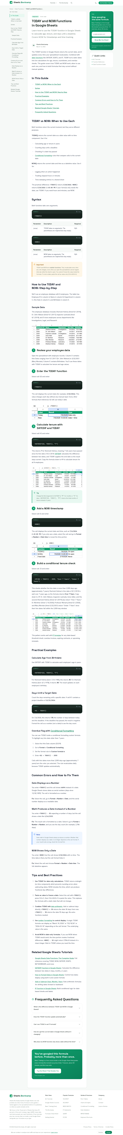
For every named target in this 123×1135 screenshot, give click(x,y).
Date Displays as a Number (17, 67)
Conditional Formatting (62, 730)
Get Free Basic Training (106, 3)
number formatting (45, 920)
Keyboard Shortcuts (86, 1117)
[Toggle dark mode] (96, 2)
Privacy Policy (87, 1127)
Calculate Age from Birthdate (17, 43)
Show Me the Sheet (102, 40)
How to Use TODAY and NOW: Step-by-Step (16, 30)
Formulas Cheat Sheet (51, 1113)
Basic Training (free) (51, 1106)
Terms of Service (98, 1127)
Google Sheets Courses (52, 1102)
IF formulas (57, 635)
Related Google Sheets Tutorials (15, 90)
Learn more (54, 1132)
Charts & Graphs (85, 1102)
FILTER (65, 1117)
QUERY (65, 1113)
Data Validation (85, 1110)
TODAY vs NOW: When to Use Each (16, 20)
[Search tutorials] (71, 2)
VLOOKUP (66, 1099)
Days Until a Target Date (17, 49)
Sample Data (15, 35)
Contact (101, 1102)
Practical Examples (16, 39)
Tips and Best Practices (15, 85)
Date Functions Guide (99, 64)
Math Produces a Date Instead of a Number (17, 73)
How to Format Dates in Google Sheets (49, 975)
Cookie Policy (109, 1127)
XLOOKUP (66, 1102)
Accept (108, 1132)
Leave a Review (103, 1106)
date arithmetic (56, 906)
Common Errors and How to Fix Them (17, 61)
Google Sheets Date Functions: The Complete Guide (54, 958)
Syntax (13, 24)
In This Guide (14, 15)
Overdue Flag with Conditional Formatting (17, 55)
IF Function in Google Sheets (45, 988)
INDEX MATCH (67, 1106)
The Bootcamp (63, 3)
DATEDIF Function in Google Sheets (48, 968)
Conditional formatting (43, 155)
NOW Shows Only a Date (17, 79)
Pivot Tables (84, 1099)
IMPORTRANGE (85, 1113)
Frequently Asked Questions (45, 112)
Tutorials (52, 3)
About (100, 1099)
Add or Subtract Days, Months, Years (48, 982)
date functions (37, 58)
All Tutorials (96, 59)
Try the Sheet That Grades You (48, 1071)
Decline (101, 1132)
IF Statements (67, 1110)
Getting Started (49, 1117)
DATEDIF (58, 454)
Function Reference (98, 62)
